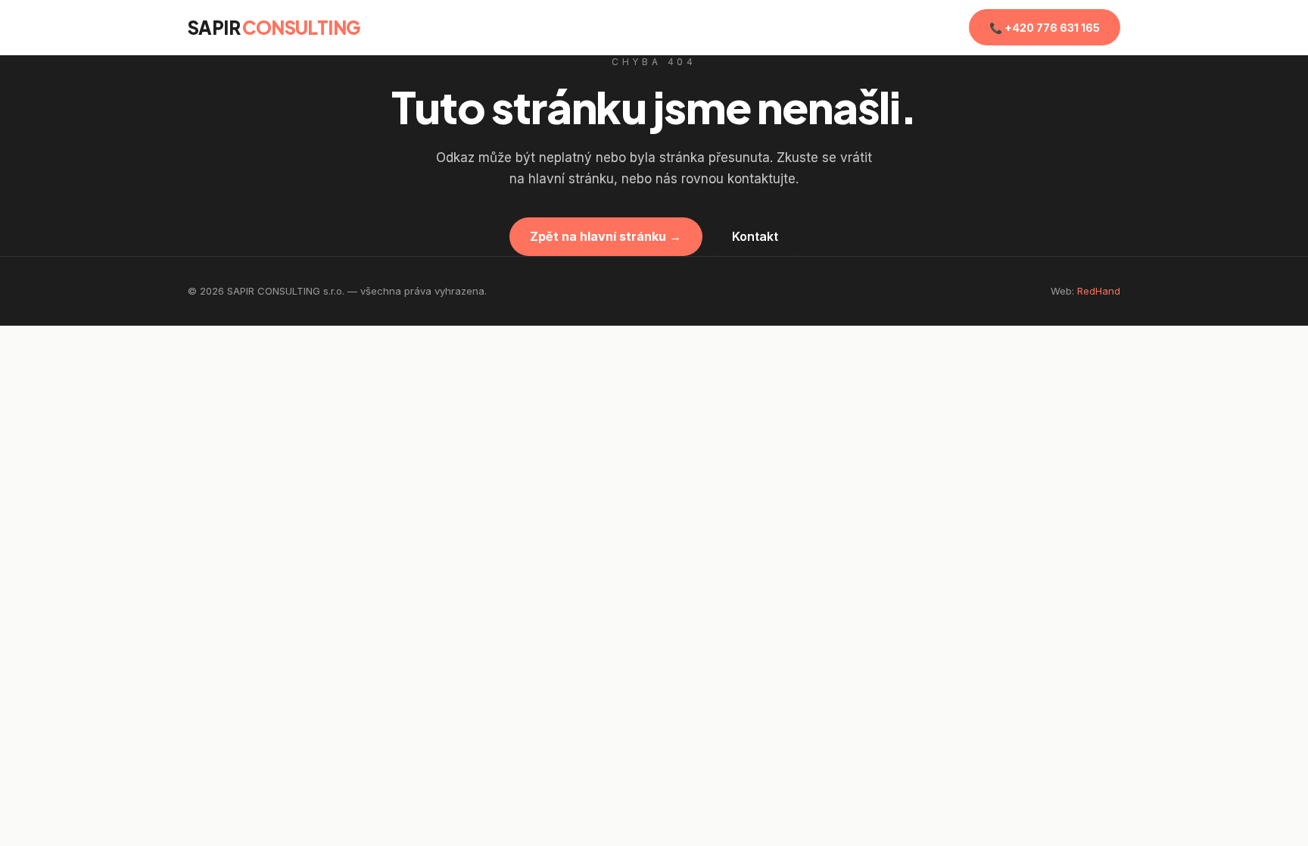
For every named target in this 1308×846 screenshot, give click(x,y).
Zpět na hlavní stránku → (605, 236)
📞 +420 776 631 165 (1044, 27)
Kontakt (755, 236)
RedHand (1098, 291)
